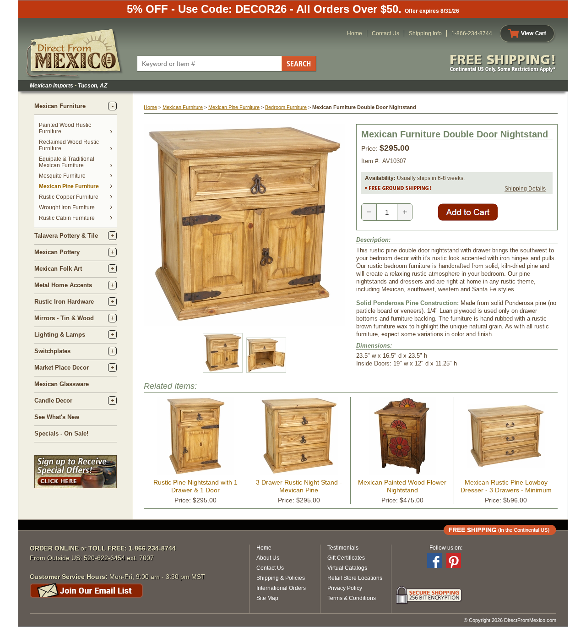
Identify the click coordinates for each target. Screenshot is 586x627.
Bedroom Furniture (286, 107)
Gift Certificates (346, 558)
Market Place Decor (61, 367)
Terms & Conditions (351, 598)
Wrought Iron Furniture (67, 207)
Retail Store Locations (354, 578)
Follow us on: (445, 548)
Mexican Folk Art (58, 268)
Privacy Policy (344, 588)
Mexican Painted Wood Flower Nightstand (402, 486)
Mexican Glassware (61, 384)
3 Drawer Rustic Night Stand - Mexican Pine (299, 486)
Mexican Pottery (57, 252)
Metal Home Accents (63, 285)
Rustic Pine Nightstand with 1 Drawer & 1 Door (195, 486)
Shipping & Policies (280, 578)
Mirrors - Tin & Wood (64, 318)
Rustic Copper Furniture (68, 197)
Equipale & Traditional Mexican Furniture (66, 162)
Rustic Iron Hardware (64, 301)
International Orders (281, 588)
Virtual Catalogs (347, 568)
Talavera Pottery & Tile (66, 235)
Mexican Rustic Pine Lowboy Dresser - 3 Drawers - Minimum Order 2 (506, 490)
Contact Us (385, 33)
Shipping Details (525, 188)
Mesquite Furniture (62, 176)
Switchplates (52, 351)
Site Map (267, 598)
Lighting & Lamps (59, 334)
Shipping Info (425, 33)
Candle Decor (53, 400)
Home (354, 33)
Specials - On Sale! (61, 433)
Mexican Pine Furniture (69, 186)
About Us (267, 558)
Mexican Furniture (60, 106)
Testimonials (342, 548)
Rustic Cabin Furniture (67, 218)
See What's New (56, 417)
